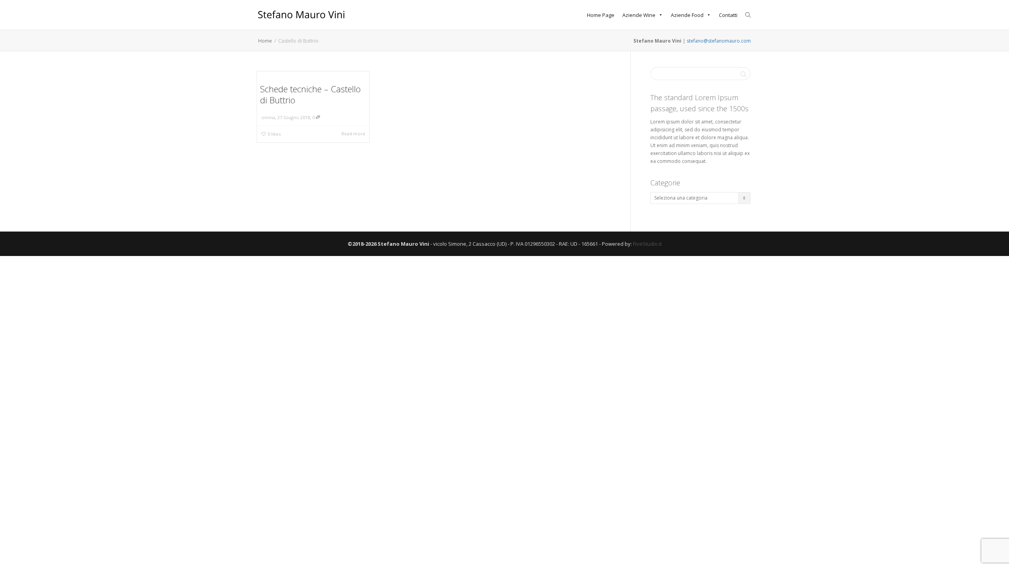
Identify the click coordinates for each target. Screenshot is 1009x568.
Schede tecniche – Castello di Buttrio (310, 94)
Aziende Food (687, 15)
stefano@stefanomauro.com (719, 40)
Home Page (600, 15)
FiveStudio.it (647, 243)
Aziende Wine (638, 15)
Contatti (728, 15)
